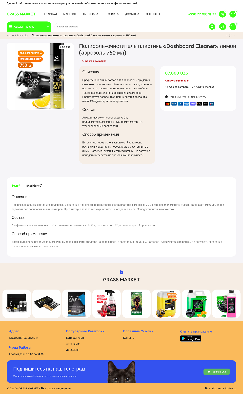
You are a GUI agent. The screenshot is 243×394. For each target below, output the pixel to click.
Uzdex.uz (230, 388)
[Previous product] (226, 36)
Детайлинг (72, 349)
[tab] (16, 185)
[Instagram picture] (16, 304)
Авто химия (73, 343)
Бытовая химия (75, 337)
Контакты (129, 337)
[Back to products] (230, 36)
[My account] (223, 26)
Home (10, 35)
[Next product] (234, 36)
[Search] (212, 26)
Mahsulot (22, 35)
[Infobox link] (21, 14)
